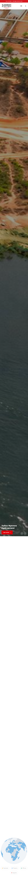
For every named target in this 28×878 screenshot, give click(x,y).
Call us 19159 (8, 1)
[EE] (6, 6)
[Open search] (25, 6)
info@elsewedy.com (17, 1)
